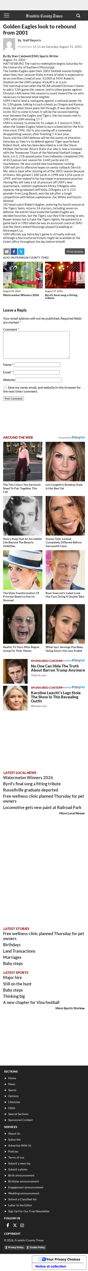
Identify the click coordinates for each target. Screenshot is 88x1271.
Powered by (65, 437)
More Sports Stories (69, 1008)
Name (8, 364)
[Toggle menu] (6, 15)
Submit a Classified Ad (22, 1199)
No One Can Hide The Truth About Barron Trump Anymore (58, 670)
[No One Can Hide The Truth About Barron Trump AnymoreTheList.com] (15, 671)
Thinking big (14, 996)
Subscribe (14, 1139)
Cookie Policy (37, 1247)
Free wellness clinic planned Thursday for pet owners (43, 798)
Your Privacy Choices (63, 1259)
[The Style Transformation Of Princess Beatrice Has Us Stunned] (22, 570)
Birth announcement (21, 1175)
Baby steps (13, 963)
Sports (12, 1090)
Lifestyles (14, 1102)
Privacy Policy (15, 1247)
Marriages (12, 957)
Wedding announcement (23, 1193)
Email (8, 372)
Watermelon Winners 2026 (21, 295)
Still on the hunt (17, 983)
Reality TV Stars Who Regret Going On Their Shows (21, 648)
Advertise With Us (19, 1145)
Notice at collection (50, 1266)
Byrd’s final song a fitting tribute (61, 296)
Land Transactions (19, 951)
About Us (14, 1133)
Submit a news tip (19, 1163)
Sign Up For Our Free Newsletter (29, 1211)
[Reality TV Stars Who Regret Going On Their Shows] (22, 624)
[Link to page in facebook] (14, 251)
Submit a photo (17, 1169)
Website (9, 380)
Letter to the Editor (20, 1205)
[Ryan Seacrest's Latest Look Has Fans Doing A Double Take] (65, 570)
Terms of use (16, 1157)
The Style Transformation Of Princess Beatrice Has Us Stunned (21, 596)
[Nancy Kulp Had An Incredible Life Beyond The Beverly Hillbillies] (22, 516)
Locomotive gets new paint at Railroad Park (42, 807)
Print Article (75, 251)
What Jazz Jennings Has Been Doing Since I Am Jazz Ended (64, 648)
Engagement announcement (25, 1187)
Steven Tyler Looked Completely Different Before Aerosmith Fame (64, 542)
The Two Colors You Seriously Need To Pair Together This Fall (22, 488)
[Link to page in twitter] (21, 251)
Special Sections (18, 1114)
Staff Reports (32, 40)
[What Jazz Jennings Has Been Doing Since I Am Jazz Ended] (65, 624)
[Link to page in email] (6, 251)
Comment (11, 329)
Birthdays (12, 944)
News (11, 1084)
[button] (78, 15)
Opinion (13, 1096)
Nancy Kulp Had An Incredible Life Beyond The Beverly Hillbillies (22, 542)
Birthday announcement (23, 1181)
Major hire (12, 977)
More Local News (71, 813)
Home (12, 1078)
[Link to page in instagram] (22, 1225)
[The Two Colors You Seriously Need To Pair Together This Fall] (22, 461)
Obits (11, 1108)
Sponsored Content (20, 1120)
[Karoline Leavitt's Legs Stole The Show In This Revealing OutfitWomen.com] (15, 698)
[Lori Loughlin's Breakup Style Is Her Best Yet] (65, 461)
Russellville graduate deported (30, 789)
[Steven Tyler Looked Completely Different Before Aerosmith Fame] (65, 516)
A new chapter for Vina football (31, 1002)
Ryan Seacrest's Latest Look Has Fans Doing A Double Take (65, 594)
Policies (13, 1151)
